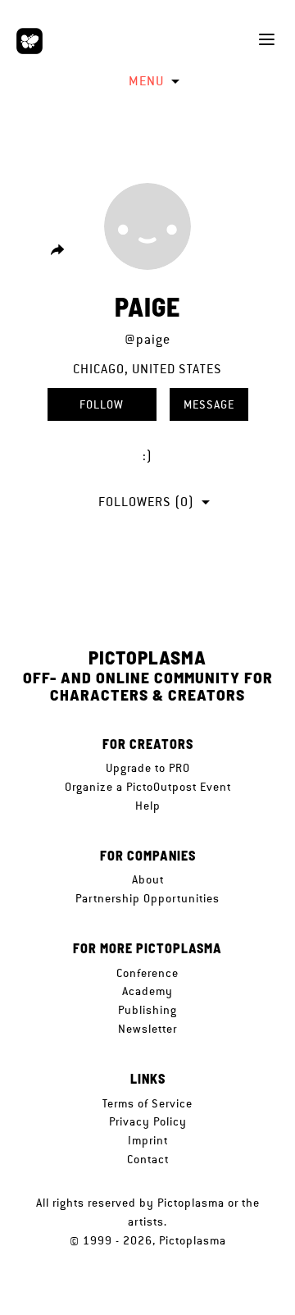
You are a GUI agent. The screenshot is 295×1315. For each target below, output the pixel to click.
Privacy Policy (148, 1121)
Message (209, 404)
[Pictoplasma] (29, 41)
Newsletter (147, 1028)
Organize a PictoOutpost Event (148, 786)
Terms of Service (147, 1103)
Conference (147, 973)
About (148, 879)
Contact (148, 1159)
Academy (147, 991)
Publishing (147, 1009)
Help (148, 805)
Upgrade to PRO (148, 767)
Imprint (148, 1140)
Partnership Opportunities (147, 898)
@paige (147, 339)
